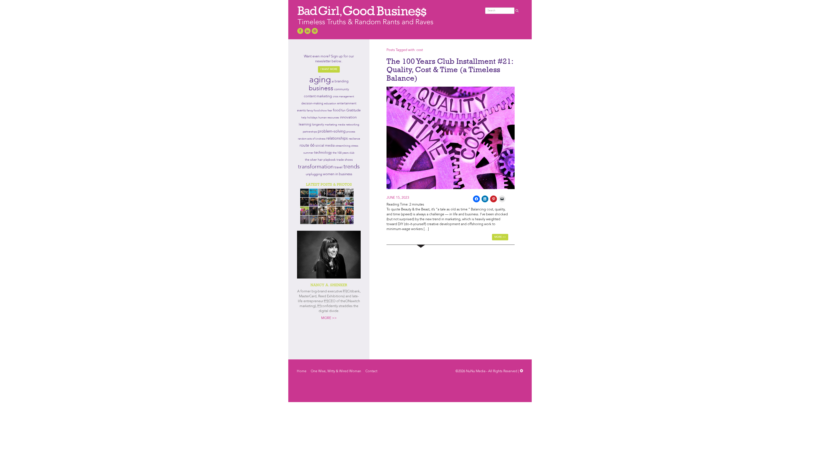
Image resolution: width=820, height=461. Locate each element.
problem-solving (332, 131)
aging (320, 80)
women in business (337, 174)
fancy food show (317, 110)
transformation (316, 167)
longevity (318, 124)
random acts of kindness (311, 139)
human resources (328, 117)
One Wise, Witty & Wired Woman (336, 371)
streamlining (342, 145)
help (303, 118)
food (336, 110)
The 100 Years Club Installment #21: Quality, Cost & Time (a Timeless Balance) (450, 69)
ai (333, 81)
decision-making (312, 103)
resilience (354, 138)
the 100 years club (343, 153)
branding (341, 81)
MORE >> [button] (500, 237)
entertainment (346, 103)
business (321, 88)
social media (325, 145)
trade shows (345, 160)
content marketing (318, 96)
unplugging (314, 174)
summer (308, 153)
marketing (331, 124)
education (330, 103)
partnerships (310, 132)
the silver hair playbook (320, 159)
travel (338, 167)
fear (330, 110)
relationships (337, 138)
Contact (371, 371)
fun (343, 110)
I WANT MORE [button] (328, 69)
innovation (348, 117)
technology (323, 153)
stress (354, 145)
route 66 (307, 146)
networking (352, 124)
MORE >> (329, 318)
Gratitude (353, 110)
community (341, 89)
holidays (312, 117)
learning (305, 124)
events (301, 110)
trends (351, 167)
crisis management (343, 96)
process (350, 132)
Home (301, 371)
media (341, 125)
